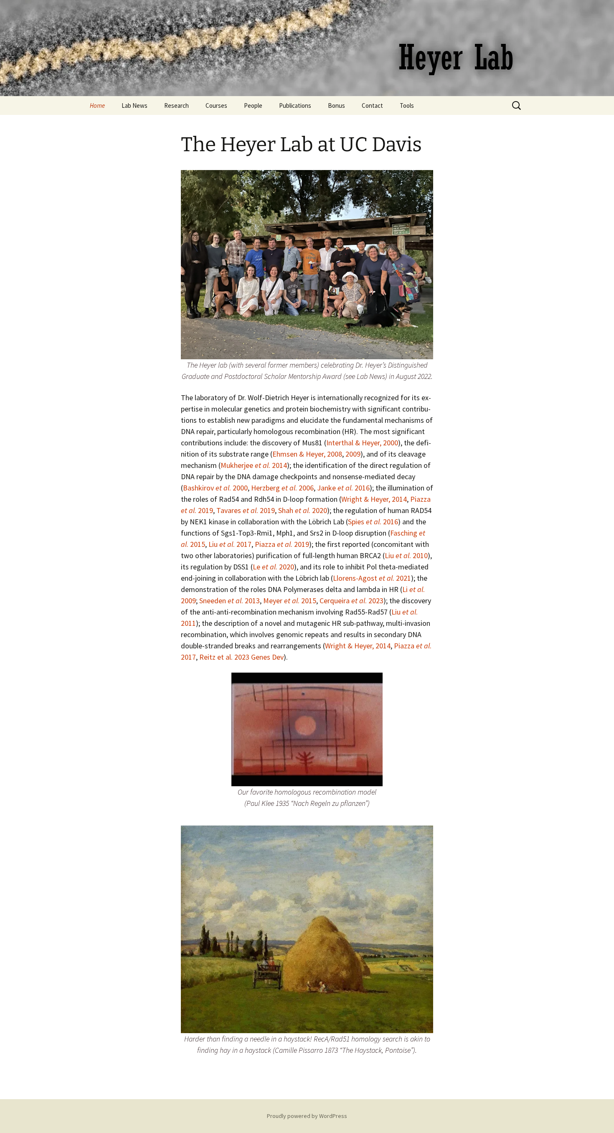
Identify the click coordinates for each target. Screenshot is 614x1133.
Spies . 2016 (373, 521)
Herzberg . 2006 (282, 488)
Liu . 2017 (229, 544)
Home (97, 105)
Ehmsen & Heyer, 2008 (307, 454)
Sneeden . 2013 (229, 600)
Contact (372, 105)
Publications (295, 105)
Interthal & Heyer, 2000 (362, 442)
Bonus (336, 105)
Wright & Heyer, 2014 (374, 499)
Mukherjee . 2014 (254, 465)
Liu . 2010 (406, 555)
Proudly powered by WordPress (307, 1116)
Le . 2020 (273, 567)
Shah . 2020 (302, 510)
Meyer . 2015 (289, 600)
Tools (407, 105)
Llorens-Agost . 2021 (372, 578)
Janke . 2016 (343, 488)
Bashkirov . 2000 (215, 488)
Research (176, 105)
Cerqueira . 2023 (351, 600)
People (253, 105)
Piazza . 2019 (282, 544)
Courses (216, 105)
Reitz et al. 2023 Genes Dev (241, 657)
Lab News (134, 105)
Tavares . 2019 (245, 510)
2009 (352, 454)
